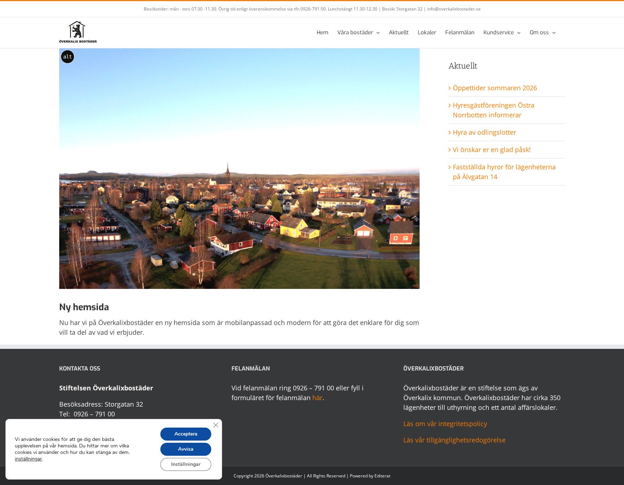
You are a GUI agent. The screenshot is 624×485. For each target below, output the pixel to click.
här (317, 397)
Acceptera (186, 433)
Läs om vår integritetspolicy (445, 423)
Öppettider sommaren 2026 (495, 87)
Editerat (382, 476)
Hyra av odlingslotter (484, 132)
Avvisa (186, 449)
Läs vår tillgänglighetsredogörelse (454, 440)
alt (67, 57)
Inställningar (185, 464)
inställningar (28, 459)
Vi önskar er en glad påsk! (492, 149)
